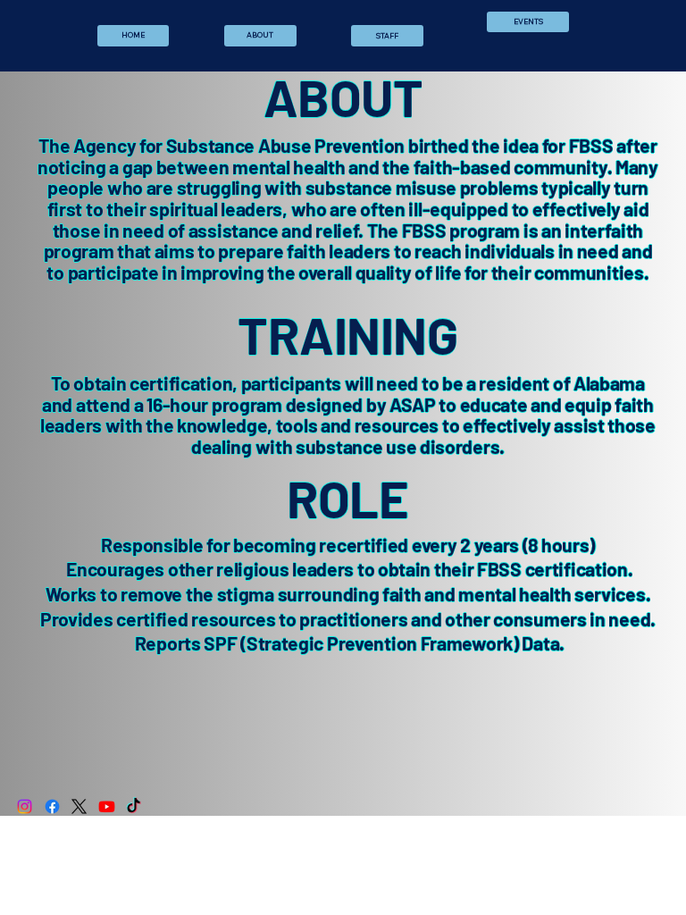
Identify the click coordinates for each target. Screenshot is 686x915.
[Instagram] (24, 806)
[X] (79, 806)
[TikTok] (133, 806)
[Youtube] (106, 806)
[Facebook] (52, 806)
